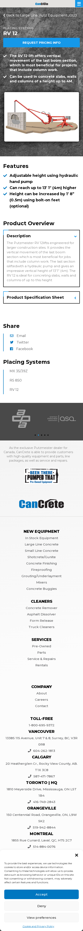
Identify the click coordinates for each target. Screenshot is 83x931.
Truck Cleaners (41, 627)
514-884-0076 (44, 847)
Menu (79, 5)
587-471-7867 (44, 776)
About (41, 693)
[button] (76, 855)
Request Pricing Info (42, 43)
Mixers (41, 582)
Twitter (23, 342)
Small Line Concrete (41, 551)
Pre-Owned (41, 646)
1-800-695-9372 (41, 725)
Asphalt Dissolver (41, 614)
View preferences (41, 918)
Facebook (24, 349)
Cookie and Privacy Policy (38, 926)
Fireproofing (41, 570)
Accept (41, 894)
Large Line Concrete (42, 544)
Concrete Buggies (41, 589)
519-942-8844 (44, 827)
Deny (41, 906)
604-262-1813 (44, 751)
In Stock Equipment (41, 538)
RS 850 (16, 380)
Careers (41, 700)
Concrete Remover (41, 608)
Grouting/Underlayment (41, 576)
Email (21, 336)
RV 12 (14, 390)
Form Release (41, 621)
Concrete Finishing (41, 563)
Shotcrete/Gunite (41, 557)
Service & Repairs (41, 659)
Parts (41, 652)
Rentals (41, 665)
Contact (41, 706)
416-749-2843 (44, 802)
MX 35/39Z (19, 371)
